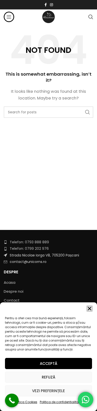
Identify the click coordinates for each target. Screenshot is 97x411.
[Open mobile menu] (9, 17)
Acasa (9, 282)
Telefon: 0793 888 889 (29, 242)
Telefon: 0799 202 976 (29, 248)
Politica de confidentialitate (60, 402)
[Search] (91, 17)
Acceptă (48, 363)
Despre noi (13, 291)
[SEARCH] (87, 112)
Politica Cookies (25, 402)
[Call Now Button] (12, 400)
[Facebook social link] (45, 4)
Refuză (48, 377)
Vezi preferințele (48, 390)
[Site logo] (48, 16)
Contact (12, 300)
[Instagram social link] (51, 4)
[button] (89, 308)
